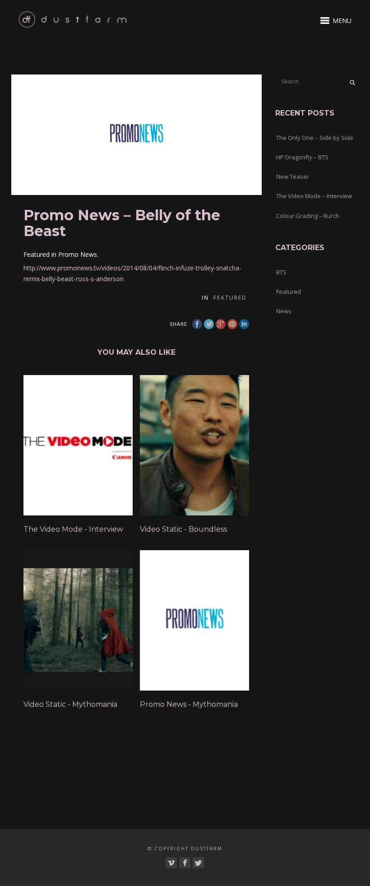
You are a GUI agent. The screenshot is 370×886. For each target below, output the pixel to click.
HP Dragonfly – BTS (302, 157)
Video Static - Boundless (183, 529)
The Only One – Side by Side (314, 138)
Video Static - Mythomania (70, 704)
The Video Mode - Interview (73, 529)
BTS (281, 272)
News (283, 311)
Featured (230, 298)
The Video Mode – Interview (314, 196)
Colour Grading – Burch (307, 216)
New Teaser (292, 176)
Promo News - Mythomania (189, 704)
